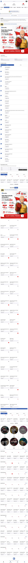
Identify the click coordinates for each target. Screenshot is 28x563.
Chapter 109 (8, 490)
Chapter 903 (7, 74)
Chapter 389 (11, 246)
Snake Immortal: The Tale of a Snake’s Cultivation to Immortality (5, 310)
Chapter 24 (2, 406)
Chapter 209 (7, 146)
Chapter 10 (2, 265)
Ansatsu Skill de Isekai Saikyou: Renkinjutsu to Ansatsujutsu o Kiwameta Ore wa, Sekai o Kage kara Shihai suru (23, 541)
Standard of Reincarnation (8, 129)
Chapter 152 (11, 237)
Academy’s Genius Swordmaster (4, 272)
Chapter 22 (11, 378)
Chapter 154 (11, 284)
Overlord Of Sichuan (3, 319)
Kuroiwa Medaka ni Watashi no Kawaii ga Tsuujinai (16, 509)
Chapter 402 (7, 117)
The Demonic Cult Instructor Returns (5, 291)
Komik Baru (16, 423)
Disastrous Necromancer (8, 134)
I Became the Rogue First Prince (16, 552)
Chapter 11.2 (15, 533)
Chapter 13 (2, 554)
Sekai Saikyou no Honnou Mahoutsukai (10, 418)
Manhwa (17, 174)
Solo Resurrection (3, 366)
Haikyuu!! (6, 115)
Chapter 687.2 (7, 88)
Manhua (24, 174)
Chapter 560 (7, 127)
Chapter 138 (2, 284)
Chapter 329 (2, 458)
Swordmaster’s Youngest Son (8, 144)
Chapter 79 (2, 397)
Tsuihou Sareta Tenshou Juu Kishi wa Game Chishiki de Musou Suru (13, 76)
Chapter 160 (7, 69)
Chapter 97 (2, 246)
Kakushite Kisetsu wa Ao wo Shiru (23, 520)
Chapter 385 (7, 122)
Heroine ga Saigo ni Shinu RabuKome (3, 509)
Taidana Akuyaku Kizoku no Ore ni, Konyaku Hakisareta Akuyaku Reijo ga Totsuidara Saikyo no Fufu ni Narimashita (23, 477)
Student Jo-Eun (2, 520)
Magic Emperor (11, 338)
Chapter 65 (2, 293)
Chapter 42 (2, 331)
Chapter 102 (2, 312)
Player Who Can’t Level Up (13, 272)
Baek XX (8, 541)
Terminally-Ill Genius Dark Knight (23, 466)
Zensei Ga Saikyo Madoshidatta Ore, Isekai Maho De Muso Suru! (23, 418)
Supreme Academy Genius (13, 253)
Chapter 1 (11, 406)
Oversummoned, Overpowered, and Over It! (10, 91)
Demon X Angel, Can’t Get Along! (10, 477)
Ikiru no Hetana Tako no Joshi (10, 520)
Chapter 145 (7, 151)
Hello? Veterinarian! (12, 385)
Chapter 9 (2, 378)
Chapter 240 (8, 458)
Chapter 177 (8, 554)
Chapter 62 (11, 293)
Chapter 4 (21, 458)
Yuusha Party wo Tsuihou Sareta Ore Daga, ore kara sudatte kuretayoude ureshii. (3, 541)
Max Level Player (3, 253)
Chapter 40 (11, 359)
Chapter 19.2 (21, 479)
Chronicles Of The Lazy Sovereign (14, 310)
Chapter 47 (11, 331)
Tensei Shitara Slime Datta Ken (3, 466)
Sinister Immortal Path (3, 225)
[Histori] (17, 561)
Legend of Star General (12, 244)
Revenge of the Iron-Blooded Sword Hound (10, 552)
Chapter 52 (21, 554)
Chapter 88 (7, 93)
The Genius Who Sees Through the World (5, 385)
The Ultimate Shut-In (3, 338)
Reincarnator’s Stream (12, 291)
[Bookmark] (10, 561)
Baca (4, 436)
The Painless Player (15, 466)
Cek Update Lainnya (14, 408)
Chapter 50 (15, 554)
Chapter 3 (2, 479)
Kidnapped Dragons (15, 541)
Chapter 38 (21, 533)
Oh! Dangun (6, 158)
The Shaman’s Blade (22, 552)
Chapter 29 (21, 490)
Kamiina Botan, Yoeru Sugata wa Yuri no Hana (10, 509)
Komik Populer (16, 184)
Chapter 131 (11, 265)
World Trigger (15, 520)
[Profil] (24, 561)
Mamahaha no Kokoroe (16, 477)
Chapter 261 (15, 522)
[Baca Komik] (1, 1)
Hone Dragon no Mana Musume (23, 509)
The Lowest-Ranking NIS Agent (13, 366)
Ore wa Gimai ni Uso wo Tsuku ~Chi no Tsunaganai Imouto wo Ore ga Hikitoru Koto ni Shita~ (3, 477)
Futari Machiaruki (15, 418)
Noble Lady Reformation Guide (13, 357)
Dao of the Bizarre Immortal (13, 225)
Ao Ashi (6, 120)
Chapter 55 (7, 156)
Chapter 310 (7, 103)
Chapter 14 (2, 359)
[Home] (3, 561)
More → (26, 472)
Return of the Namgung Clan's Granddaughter (5, 404)
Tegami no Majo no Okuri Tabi (13, 404)
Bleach (6, 86)
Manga (10, 174)
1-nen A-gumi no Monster (8, 81)
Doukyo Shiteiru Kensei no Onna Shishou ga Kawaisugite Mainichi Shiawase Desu (3, 552)
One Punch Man (7, 100)
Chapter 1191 (7, 98)
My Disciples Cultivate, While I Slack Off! (5, 244)
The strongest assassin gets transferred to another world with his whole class (14, 110)
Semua (4, 174)
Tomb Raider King (7, 105)
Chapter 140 (2, 237)
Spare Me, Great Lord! (12, 319)
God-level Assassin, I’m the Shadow (10, 466)
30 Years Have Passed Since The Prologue (5, 357)
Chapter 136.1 (9, 479)
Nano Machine (7, 139)
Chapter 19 (15, 479)
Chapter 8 (15, 458)
